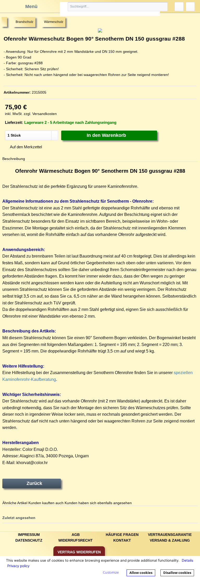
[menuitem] (110, 9)
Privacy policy (18, 566)
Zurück (34, 483)
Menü (31, 6)
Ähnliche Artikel (14, 503)
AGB (76, 535)
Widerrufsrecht (75, 540)
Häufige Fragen (122, 535)
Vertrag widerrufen (79, 552)
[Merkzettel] (179, 6)
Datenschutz (28, 540)
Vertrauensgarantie (170, 535)
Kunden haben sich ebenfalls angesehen (98, 503)
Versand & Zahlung (170, 540)
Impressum (29, 535)
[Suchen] (157, 6)
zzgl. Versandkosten (40, 114)
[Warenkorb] (190, 6)
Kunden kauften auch (46, 503)
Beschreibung (13, 159)
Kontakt (122, 540)
